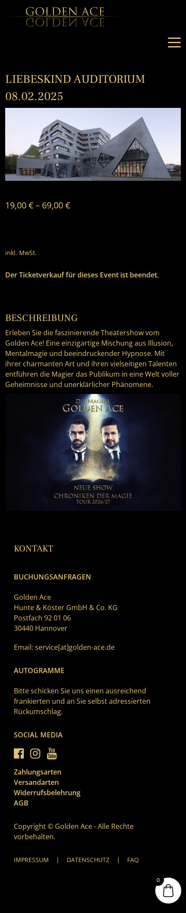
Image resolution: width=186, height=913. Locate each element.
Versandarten (36, 782)
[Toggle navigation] (174, 42)
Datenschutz (88, 860)
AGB (21, 803)
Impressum (31, 860)
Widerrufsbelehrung (47, 792)
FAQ (133, 860)
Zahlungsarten (37, 772)
